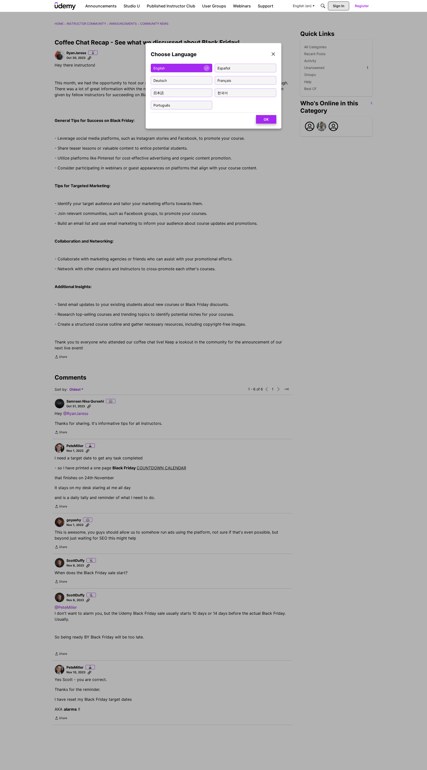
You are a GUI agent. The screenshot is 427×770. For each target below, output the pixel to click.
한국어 (222, 93)
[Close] (273, 54)
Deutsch (160, 80)
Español (223, 68)
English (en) (302, 6)
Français (224, 80)
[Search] (323, 5)
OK (266, 119)
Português (161, 105)
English (159, 68)
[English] (65, 6)
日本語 (158, 93)
